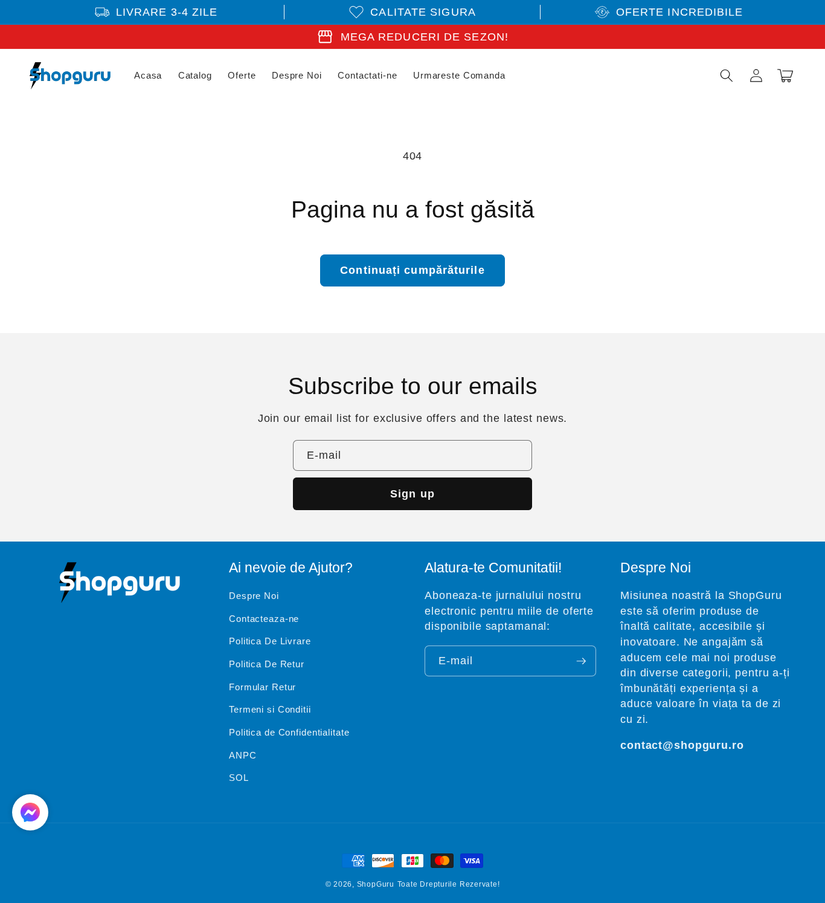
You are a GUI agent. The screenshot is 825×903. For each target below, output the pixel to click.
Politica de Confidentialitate (289, 732)
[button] (726, 75)
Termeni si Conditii (270, 709)
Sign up (412, 494)
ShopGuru (375, 884)
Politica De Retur (266, 664)
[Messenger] (30, 812)
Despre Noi (254, 596)
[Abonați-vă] (581, 661)
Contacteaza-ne (264, 618)
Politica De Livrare (270, 641)
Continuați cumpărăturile (412, 270)
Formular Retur (262, 687)
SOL (239, 777)
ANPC (243, 755)
